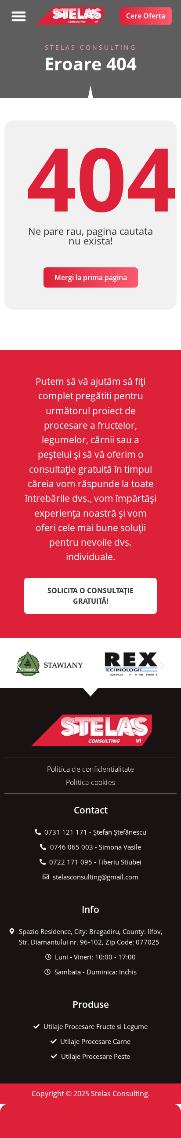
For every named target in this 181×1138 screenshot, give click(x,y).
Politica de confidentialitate (90, 769)
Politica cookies (90, 782)
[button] (18, 16)
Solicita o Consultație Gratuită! (90, 596)
